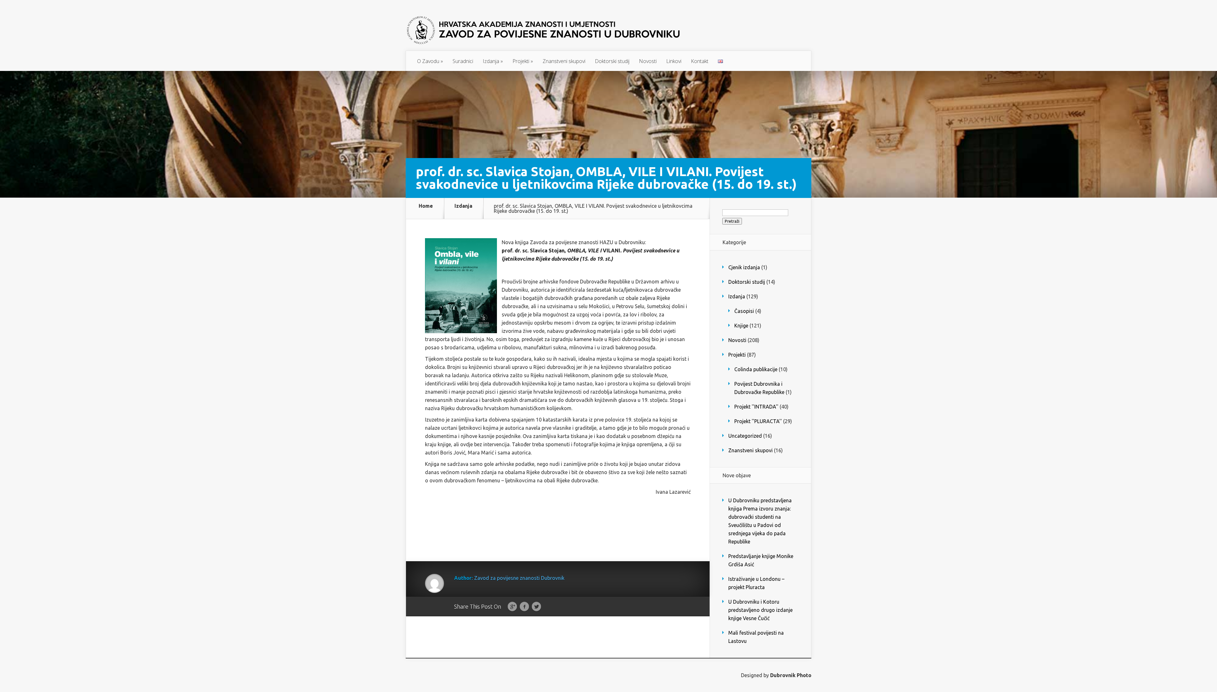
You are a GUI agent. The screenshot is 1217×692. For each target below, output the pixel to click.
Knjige (741, 325)
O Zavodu (430, 61)
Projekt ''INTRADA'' (756, 406)
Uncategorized (745, 436)
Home (426, 206)
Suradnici (463, 61)
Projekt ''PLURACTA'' (758, 421)
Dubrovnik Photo (790, 675)
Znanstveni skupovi (564, 61)
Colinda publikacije (755, 369)
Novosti (648, 61)
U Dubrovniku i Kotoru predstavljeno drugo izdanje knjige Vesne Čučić (760, 610)
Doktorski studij (612, 61)
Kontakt (699, 61)
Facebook (524, 607)
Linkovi (673, 61)
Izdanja (493, 61)
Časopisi (744, 311)
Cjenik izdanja (744, 267)
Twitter (536, 607)
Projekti (522, 61)
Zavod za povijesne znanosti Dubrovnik (519, 578)
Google (512, 607)
